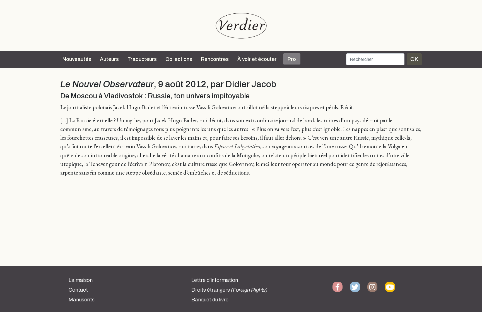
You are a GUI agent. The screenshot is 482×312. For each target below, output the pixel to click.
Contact (78, 290)
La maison (81, 280)
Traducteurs (142, 59)
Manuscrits (82, 300)
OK (414, 59)
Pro (292, 59)
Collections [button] (178, 59)
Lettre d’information (214, 280)
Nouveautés (76, 59)
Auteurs (109, 59)
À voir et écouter (257, 59)
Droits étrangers (229, 290)
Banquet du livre (209, 300)
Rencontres (215, 59)
